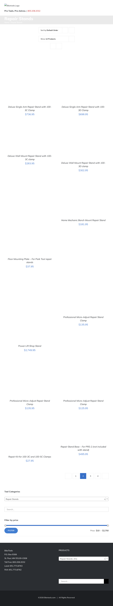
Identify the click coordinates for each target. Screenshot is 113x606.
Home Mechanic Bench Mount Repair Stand (83, 220)
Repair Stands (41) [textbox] (82, 559)
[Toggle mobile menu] (107, 5)
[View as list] (59, 46)
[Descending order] (72, 30)
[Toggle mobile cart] (97, 5)
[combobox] (56, 499)
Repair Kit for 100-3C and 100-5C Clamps (29, 456)
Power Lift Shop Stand (29, 346)
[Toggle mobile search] (102, 5)
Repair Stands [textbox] (55, 499)
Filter (11, 530)
